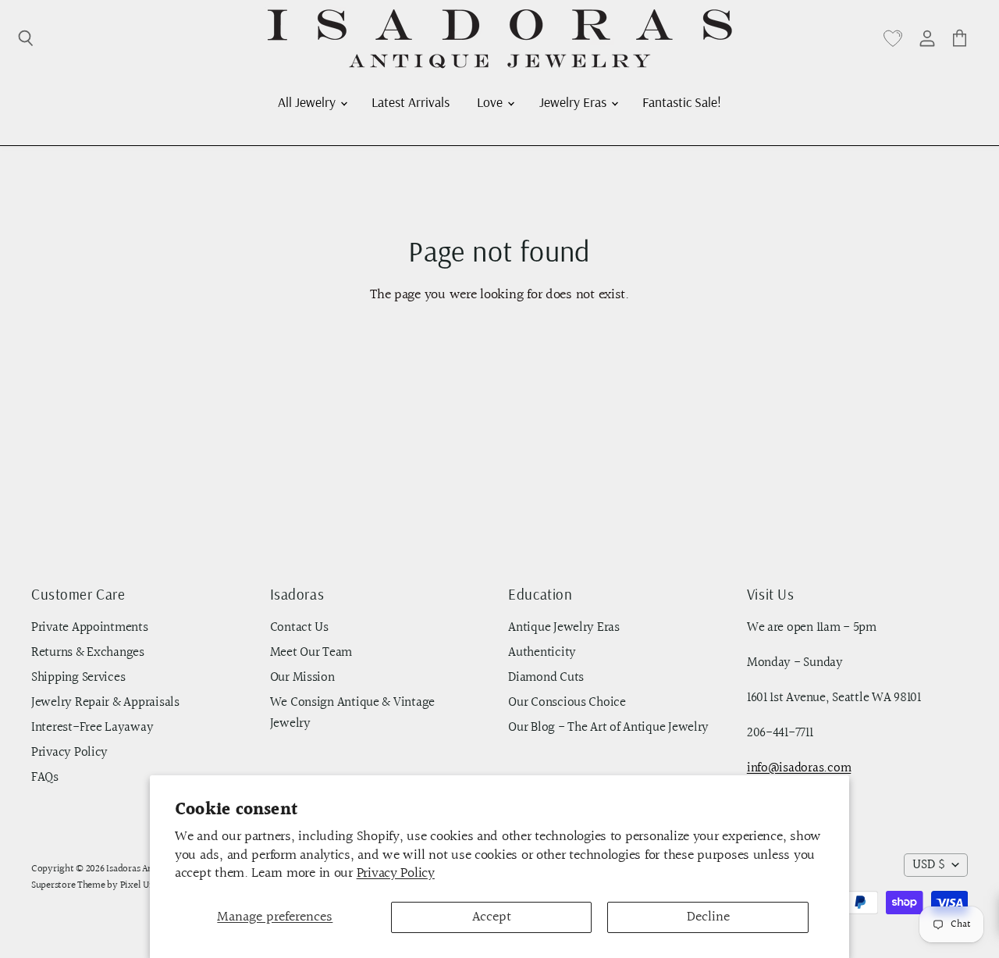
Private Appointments (89, 628)
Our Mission (302, 678)
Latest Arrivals (411, 101)
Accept (491, 917)
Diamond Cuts (546, 678)
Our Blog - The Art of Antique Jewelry (608, 728)
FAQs (45, 777)
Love (491, 101)
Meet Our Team (311, 653)
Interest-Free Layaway (92, 728)
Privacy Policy (396, 873)
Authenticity (542, 653)
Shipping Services (78, 678)
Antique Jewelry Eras (564, 628)
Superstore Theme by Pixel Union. (100, 885)
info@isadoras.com (799, 768)
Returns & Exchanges (87, 653)
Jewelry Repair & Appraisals (105, 703)
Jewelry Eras (574, 101)
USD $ (928, 865)
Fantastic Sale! (681, 101)
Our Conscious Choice (567, 703)
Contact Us (299, 628)
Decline (708, 917)
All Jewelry (308, 101)
